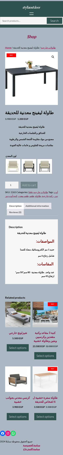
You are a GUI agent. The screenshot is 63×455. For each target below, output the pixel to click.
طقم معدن (23, 196)
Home (8, 47)
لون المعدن (11, 155)
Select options (18, 348)
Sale (30, 192)
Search (54, 21)
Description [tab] (15, 205)
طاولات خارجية (48, 47)
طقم (32, 196)
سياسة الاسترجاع (31, 449)
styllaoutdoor (31, 7)
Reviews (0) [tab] (15, 212)
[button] (53, 57)
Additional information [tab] (37, 205)
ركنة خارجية (48, 196)
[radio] (13, 166)
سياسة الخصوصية (31, 445)
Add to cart (29, 185)
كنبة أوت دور (11, 196)
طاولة (38, 196)
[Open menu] (31, 14)
